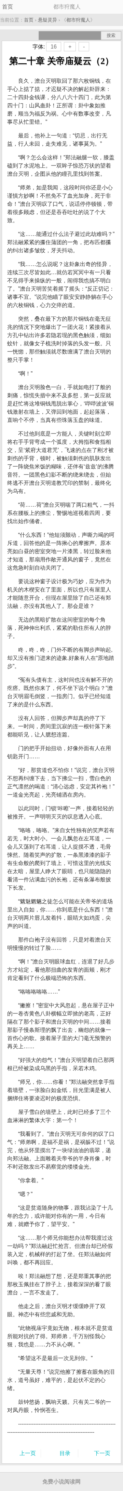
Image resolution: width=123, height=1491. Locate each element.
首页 (7, 7)
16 (54, 47)
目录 (64, 1453)
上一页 (27, 1453)
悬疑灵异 (47, 20)
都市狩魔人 (78, 20)
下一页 (102, 1453)
